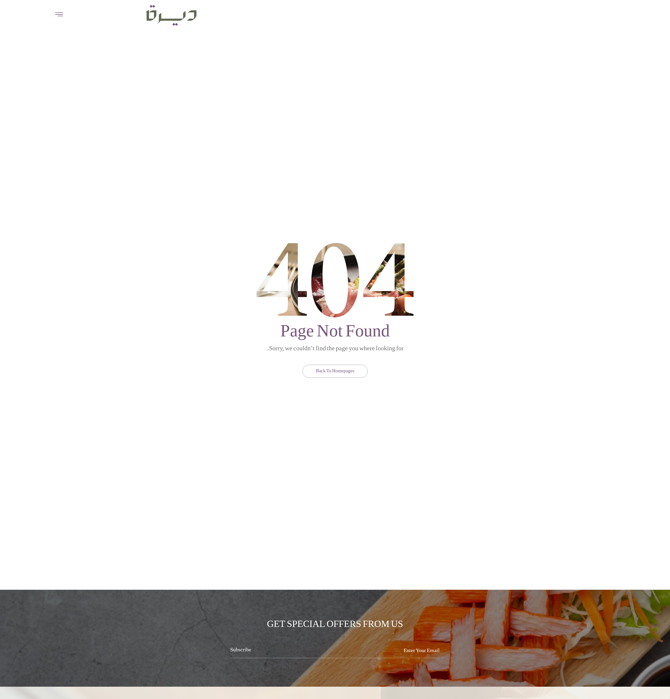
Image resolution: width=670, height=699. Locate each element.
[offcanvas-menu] (59, 14)
